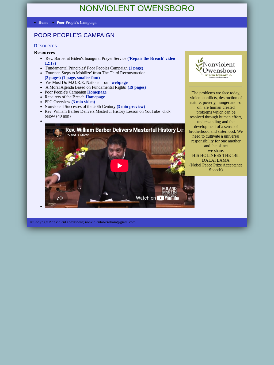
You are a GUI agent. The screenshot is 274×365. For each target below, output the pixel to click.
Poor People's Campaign (77, 22)
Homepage (96, 92)
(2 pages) (53, 77)
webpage (120, 82)
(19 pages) (137, 87)
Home (43, 22)
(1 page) (136, 68)
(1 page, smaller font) (81, 77)
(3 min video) (83, 101)
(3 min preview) (131, 106)
